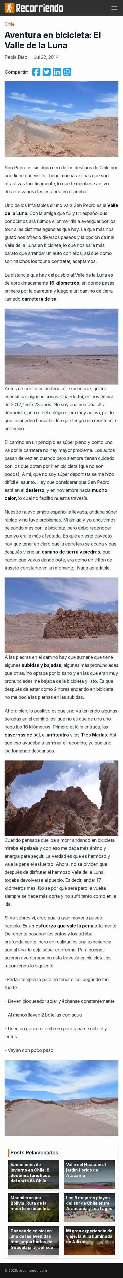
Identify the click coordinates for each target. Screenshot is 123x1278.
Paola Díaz (16, 57)
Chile (10, 24)
